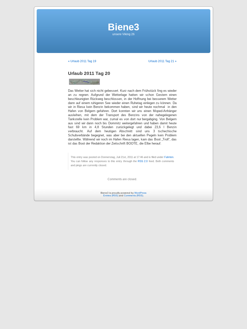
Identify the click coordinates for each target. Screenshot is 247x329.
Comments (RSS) (133, 195)
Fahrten (168, 157)
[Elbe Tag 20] (84, 84)
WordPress (140, 192)
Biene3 (123, 27)
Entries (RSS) (110, 195)
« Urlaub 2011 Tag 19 (82, 61)
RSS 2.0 (143, 161)
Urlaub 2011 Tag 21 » (162, 61)
